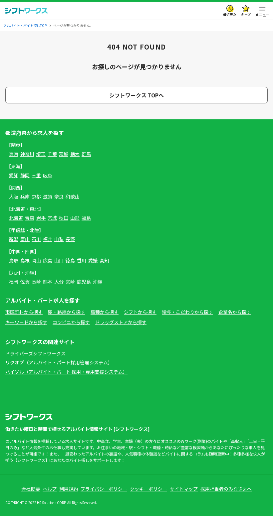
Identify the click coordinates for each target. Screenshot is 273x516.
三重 (36, 175)
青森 (29, 217)
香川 (81, 260)
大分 (59, 281)
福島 (86, 217)
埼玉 (41, 154)
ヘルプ (50, 488)
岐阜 (47, 175)
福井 (47, 239)
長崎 (36, 281)
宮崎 (70, 281)
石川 (36, 239)
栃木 (75, 154)
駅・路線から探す (66, 312)
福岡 (13, 281)
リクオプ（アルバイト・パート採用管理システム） (59, 362)
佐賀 (25, 281)
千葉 (52, 154)
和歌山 (73, 196)
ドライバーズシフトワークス (35, 353)
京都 (36, 196)
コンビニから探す (71, 322)
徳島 (70, 260)
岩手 (41, 217)
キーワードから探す (26, 322)
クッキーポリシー (148, 488)
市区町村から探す (24, 312)
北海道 (16, 217)
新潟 (13, 239)
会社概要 (30, 488)
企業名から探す (234, 312)
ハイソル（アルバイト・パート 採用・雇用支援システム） (66, 371)
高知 (104, 260)
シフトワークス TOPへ (136, 95)
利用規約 (68, 488)
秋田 (63, 217)
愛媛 (93, 260)
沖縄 (97, 281)
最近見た (229, 14)
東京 (13, 154)
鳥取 (13, 260)
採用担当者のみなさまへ (226, 488)
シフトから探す (140, 312)
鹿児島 (84, 281)
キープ (246, 14)
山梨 (59, 239)
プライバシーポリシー (104, 488)
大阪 (13, 196)
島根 (25, 260)
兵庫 (25, 196)
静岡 (25, 175)
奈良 (59, 196)
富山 (25, 239)
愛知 (13, 175)
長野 (70, 239)
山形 (75, 217)
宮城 (52, 217)
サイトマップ (184, 488)
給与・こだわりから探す (187, 312)
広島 (47, 260)
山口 (59, 260)
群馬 (86, 154)
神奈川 (27, 154)
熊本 (47, 281)
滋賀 (47, 196)
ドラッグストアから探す (120, 322)
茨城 (63, 154)
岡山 (36, 260)
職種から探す (105, 312)
